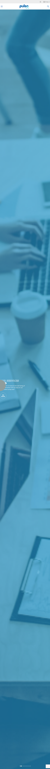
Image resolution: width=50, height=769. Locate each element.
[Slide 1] (19, 766)
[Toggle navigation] (1, 6)
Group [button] (47, 2)
